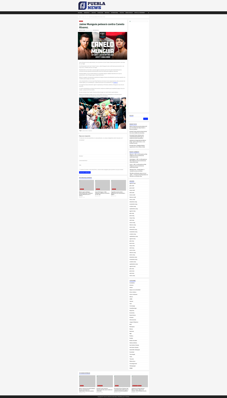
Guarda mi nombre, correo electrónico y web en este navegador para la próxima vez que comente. (101, 169)
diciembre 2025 (133, 201)
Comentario (82, 140)
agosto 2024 (132, 238)
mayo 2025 (132, 218)
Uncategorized (133, 363)
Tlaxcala (132, 359)
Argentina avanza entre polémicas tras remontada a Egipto (118, 185)
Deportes (107, 12)
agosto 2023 (132, 266)
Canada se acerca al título (136, 171)
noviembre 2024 (133, 231)
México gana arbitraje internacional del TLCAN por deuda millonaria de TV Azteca (86, 185)
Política (94, 12)
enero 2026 (132, 199)
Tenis (131, 356)
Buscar (131, 115)
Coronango (132, 306)
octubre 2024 (133, 234)
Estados (131, 317)
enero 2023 (132, 275)
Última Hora (132, 361)
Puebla (131, 338)
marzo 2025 (132, 222)
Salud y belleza (133, 342)
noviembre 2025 (133, 204)
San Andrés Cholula (134, 345)
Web (80, 165)
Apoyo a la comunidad (139, 12)
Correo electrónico (83, 160)
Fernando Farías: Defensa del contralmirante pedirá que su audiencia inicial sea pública (137, 137)
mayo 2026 (132, 190)
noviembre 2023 (133, 259)
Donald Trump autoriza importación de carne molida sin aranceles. (105, 381)
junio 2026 (132, 188)
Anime (131, 287)
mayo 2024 (132, 245)
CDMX (131, 299)
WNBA (131, 368)
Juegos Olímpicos (134, 322)
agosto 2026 (132, 183)
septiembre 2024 (134, 236)
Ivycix (131, 164)
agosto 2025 (132, 211)
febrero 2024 (133, 252)
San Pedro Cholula (134, 347)
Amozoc (132, 285)
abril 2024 (132, 248)
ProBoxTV (115, 82)
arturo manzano (133, 294)
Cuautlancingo (133, 308)
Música (131, 329)
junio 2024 (132, 243)
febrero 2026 (133, 197)
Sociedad (132, 352)
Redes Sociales (129, 12)
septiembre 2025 (134, 208)
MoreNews (120, 396)
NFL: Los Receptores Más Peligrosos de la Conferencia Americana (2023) (138, 156)
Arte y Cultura (133, 292)
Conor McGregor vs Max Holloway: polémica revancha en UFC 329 (102, 185)
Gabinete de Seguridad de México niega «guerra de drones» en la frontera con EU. (138, 142)
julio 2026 (132, 185)
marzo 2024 (132, 250)
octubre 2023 (133, 261)
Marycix (131, 154)
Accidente (132, 282)
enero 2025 (132, 227)
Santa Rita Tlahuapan (135, 349)
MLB (131, 324)
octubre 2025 (133, 206)
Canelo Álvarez (85, 130)
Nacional (80, 12)
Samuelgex (132, 159)
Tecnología (100, 12)
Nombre (81, 156)
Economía (132, 312)
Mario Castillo (82, 30)
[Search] (148, 13)
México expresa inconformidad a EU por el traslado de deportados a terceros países (138, 128)
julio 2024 (132, 241)
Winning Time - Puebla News (136, 169)
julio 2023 (132, 268)
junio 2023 (132, 271)
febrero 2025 (133, 224)
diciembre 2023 (133, 257)
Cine (131, 303)
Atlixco (131, 296)
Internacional (114, 12)
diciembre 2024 (133, 229)
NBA (131, 333)
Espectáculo (133, 315)
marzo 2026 (132, 194)
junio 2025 (132, 215)
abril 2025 (132, 220)
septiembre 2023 (134, 264)
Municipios (86, 12)
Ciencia (131, 301)
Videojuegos (133, 365)
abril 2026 (132, 192)
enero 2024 (132, 254)
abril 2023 (132, 273)
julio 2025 (132, 213)
